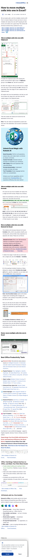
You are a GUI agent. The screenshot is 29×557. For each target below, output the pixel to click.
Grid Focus (16, 399)
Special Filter (15, 409)
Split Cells (9, 428)
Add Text (22, 413)
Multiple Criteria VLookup (17, 379)
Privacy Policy (9, 550)
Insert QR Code (15, 421)
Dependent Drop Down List (20, 387)
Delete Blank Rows (15, 373)
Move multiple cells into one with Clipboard (13, 28)
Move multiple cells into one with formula (12, 29)
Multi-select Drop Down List (11, 389)
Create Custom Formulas (13, 364)
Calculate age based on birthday (11, 419)
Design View (24, 399)
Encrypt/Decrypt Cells (9, 407)
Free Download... (12, 457)
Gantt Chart (6, 417)
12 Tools (15, 413)
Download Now (15, 178)
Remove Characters (8, 415)
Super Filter (7, 409)
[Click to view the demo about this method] (6, 32)
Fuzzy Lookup (16, 383)
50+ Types (21, 415)
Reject (20, 554)
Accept (7, 554)
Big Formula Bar (8, 401)
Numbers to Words (8, 424)
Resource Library (14, 403)
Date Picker (7, 405)
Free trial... (20, 251)
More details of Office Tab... (9, 488)
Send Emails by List (22, 407)
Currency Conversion (19, 424)
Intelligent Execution (13, 363)
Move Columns (13, 393)
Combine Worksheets (17, 405)
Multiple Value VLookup (9, 381)
